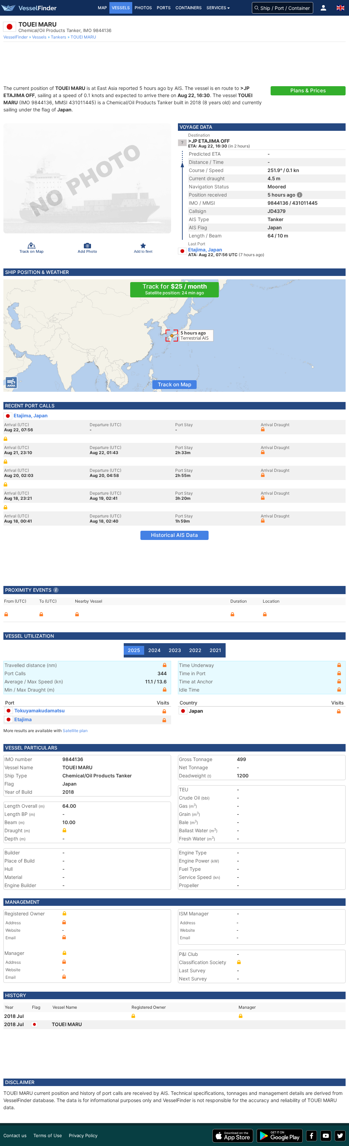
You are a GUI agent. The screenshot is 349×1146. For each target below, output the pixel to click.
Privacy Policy (83, 1135)
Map (102, 7)
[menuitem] (16, 37)
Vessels (121, 7)
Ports (164, 7)
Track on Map (174, 384)
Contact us (15, 1135)
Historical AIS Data (174, 535)
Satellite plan (75, 730)
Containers (189, 7)
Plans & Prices (308, 90)
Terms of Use (47, 1135)
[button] (323, 8)
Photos (143, 7)
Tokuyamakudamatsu (39, 710)
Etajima (23, 719)
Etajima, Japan (205, 249)
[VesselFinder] (28, 8)
